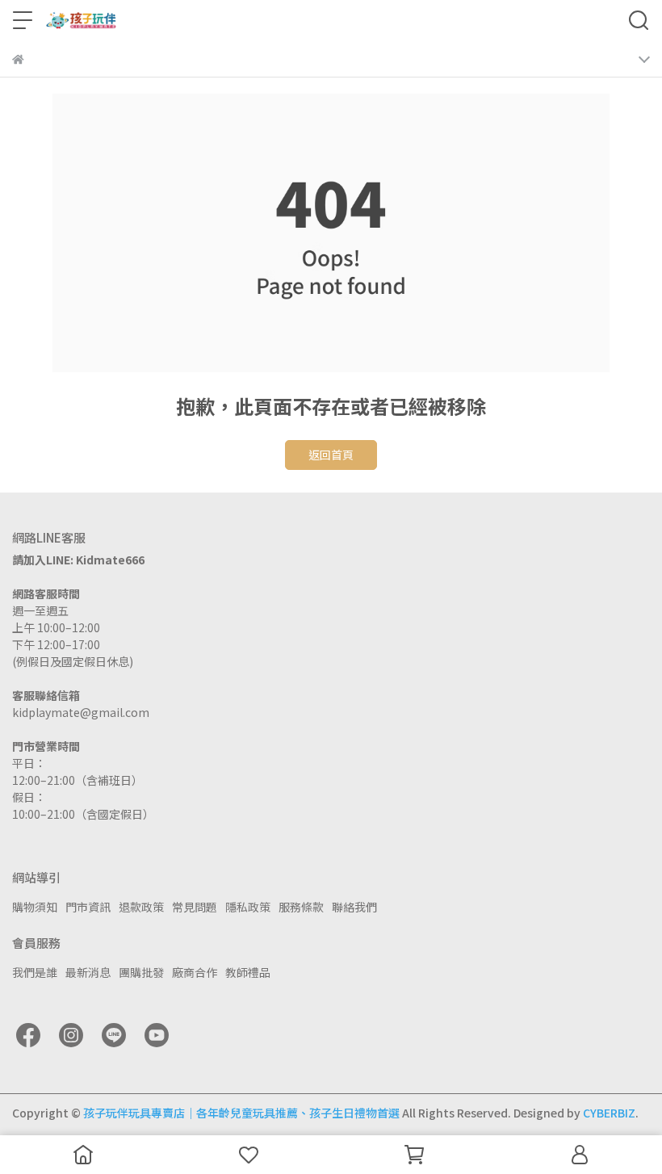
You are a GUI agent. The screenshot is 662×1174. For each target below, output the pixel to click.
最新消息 (88, 972)
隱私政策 (247, 907)
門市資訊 (88, 907)
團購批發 (141, 972)
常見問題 (194, 907)
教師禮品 (247, 972)
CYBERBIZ (609, 1113)
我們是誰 (34, 972)
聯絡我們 (354, 907)
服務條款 (301, 907)
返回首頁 (331, 455)
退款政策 (141, 907)
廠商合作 (194, 972)
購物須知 (34, 907)
